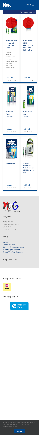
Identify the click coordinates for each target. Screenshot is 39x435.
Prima (19, 431)
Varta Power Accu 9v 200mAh (27, 114)
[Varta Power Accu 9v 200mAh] (28, 95)
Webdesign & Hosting (11, 250)
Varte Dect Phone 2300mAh (9, 114)
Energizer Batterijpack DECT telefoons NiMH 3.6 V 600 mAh (28, 168)
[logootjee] (11, 202)
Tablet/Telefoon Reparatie (13, 252)
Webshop (6, 242)
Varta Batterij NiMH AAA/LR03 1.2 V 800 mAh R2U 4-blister (28, 45)
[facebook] (4, 263)
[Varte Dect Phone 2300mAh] (11, 95)
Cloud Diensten (9, 245)
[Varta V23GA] (11, 147)
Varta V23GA (10, 163)
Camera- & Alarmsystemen (13, 247)
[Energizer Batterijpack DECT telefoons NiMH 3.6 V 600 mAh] (28, 147)
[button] (26, 12)
